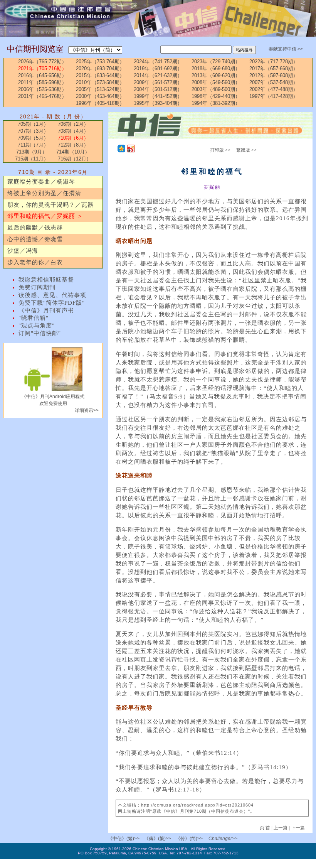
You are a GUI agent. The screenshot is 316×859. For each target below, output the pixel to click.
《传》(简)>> (189, 838)
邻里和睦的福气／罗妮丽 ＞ (45, 216)
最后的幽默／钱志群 (35, 227)
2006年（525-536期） (42, 89)
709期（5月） (33, 138)
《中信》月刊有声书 (46, 310)
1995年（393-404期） (158, 103)
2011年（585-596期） (42, 82)
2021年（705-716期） (42, 68)
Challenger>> (222, 838)
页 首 (265, 827)
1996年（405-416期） (100, 103)
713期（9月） (31, 152)
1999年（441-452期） (158, 96)
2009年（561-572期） (158, 82)
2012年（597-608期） (273, 75)
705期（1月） (33, 124)
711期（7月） (33, 145)
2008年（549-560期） (216, 82)
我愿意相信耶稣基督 (46, 280)
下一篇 (298, 827)
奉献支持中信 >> (286, 49)
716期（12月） (74, 159)
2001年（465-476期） (42, 96)
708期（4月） (73, 131)
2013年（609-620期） (216, 75)
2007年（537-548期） (273, 82)
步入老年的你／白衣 (35, 262)
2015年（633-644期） (100, 75)
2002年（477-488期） (273, 89)
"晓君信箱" (33, 318)
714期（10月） (73, 152)
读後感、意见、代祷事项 (52, 295)
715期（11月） (32, 159)
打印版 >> (220, 150)
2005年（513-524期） (100, 89)
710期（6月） (73, 138)
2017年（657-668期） (273, 68)
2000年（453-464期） (100, 96)
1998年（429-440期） (216, 96)
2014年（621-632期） (158, 75)
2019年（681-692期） (158, 68)
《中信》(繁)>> (124, 838)
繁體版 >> (246, 150)
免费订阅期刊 (36, 287)
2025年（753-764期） (100, 61)
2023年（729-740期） (216, 61)
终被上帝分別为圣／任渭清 (44, 193)
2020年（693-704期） (100, 68)
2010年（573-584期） (100, 82)
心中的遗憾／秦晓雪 (35, 239)
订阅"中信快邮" (39, 333)
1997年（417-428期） (273, 96)
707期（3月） (33, 131)
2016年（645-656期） (42, 75)
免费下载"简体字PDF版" (51, 303)
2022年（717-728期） (273, 61)
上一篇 (280, 827)
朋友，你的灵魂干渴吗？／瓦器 (50, 205)
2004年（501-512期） (158, 89)
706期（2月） (73, 124)
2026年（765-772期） (42, 61)
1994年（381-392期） (216, 103)
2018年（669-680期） (216, 68)
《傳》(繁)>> (157, 838)
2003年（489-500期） (216, 89)
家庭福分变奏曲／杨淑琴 (41, 182)
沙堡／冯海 (22, 251)
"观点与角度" (36, 325)
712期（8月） (73, 145)
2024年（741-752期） (158, 61)
